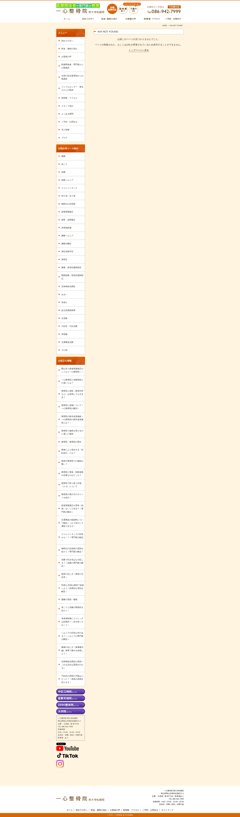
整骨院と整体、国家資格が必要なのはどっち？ (72, 473)
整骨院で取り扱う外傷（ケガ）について (71, 485)
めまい (64, 294)
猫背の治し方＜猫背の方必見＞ (72, 575)
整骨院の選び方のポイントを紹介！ (72, 496)
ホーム (70, 810)
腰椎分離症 (66, 244)
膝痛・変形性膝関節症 (71, 267)
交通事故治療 (67, 342)
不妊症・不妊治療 (69, 326)
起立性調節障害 (68, 310)
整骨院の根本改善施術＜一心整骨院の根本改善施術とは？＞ (72, 419)
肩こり (64, 164)
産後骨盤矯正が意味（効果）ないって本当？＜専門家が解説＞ (72, 508)
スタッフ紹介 (67, 106)
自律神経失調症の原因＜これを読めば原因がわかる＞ (72, 664)
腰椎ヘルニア (67, 236)
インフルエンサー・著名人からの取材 (72, 88)
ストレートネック (69, 188)
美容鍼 (64, 334)
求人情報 (65, 130)
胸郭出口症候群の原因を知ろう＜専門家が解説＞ (72, 550)
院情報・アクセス (69, 98)
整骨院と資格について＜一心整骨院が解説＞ (72, 407)
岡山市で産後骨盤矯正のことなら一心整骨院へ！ (72, 370)
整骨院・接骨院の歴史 (71, 442)
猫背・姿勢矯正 (68, 220)
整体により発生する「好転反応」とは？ (72, 451)
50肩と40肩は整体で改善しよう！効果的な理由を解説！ (72, 588)
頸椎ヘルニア (67, 180)
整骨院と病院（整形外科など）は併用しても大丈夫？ (72, 394)
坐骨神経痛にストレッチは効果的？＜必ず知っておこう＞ (72, 621)
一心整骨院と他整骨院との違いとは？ (72, 381)
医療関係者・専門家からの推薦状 (72, 66)
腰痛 (63, 156)
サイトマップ (167, 810)
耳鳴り (64, 302)
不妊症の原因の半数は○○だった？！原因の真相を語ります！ (72, 679)
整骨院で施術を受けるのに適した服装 (72, 432)
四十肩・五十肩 (68, 196)
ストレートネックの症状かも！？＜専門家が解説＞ (72, 537)
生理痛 (64, 318)
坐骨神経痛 (66, 228)
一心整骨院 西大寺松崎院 (123, 815)
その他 (64, 350)
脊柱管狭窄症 (67, 251)
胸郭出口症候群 (68, 204)
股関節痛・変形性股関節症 (72, 277)
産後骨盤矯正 (67, 212)
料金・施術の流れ (69, 49)
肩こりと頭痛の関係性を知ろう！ (72, 609)
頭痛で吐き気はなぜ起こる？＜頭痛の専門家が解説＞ (72, 563)
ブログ (64, 138)
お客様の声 (66, 57)
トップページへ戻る (139, 50)
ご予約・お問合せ (69, 122)
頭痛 (63, 172)
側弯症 (64, 259)
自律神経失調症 (68, 286)
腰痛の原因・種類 (69, 599)
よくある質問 (67, 114)
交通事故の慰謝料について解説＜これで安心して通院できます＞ (72, 523)
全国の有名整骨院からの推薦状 (72, 77)
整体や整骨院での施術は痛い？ (72, 462)
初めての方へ (67, 41)
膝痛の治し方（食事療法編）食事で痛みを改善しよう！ (72, 650)
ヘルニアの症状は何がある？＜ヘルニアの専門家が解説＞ (72, 636)
